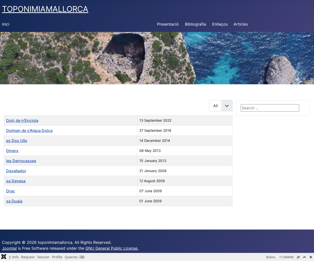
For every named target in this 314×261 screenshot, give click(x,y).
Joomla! (9, 248)
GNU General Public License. (111, 248)
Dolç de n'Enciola (22, 120)
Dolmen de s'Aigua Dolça (29, 130)
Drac (10, 190)
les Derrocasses (21, 160)
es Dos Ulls (16, 140)
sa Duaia (14, 201)
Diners (12, 150)
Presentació (168, 24)
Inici (5, 24)
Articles (241, 24)
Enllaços (220, 24)
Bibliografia (195, 24)
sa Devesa (16, 180)
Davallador (16, 170)
